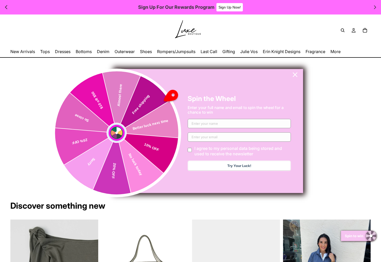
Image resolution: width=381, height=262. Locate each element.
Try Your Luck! (239, 166)
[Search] (342, 30)
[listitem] (335, 51)
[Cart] (365, 30)
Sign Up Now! (229, 7)
